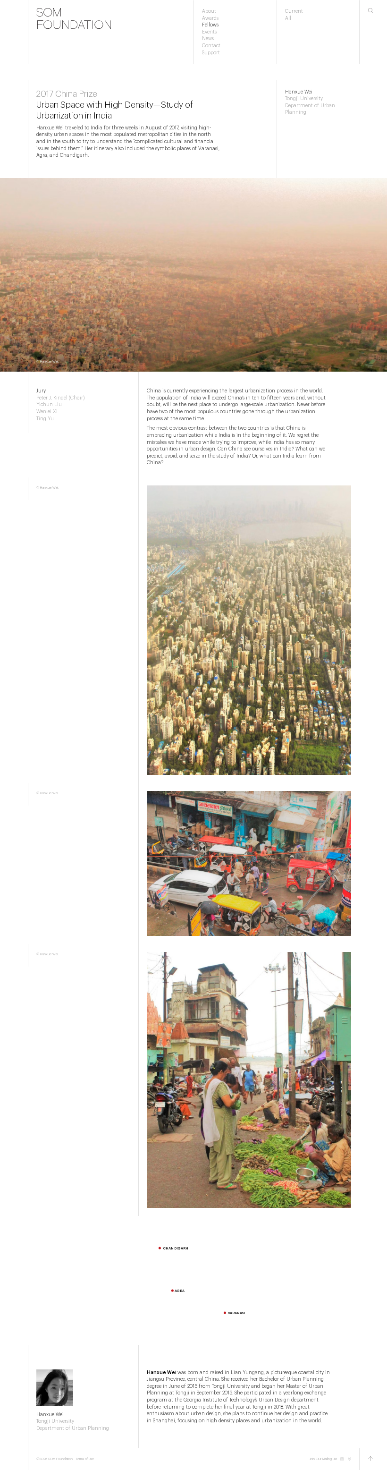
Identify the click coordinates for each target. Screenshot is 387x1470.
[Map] (193, 1280)
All (288, 18)
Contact (211, 45)
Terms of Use (85, 1459)
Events (209, 32)
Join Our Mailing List (323, 1459)
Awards (210, 18)
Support (211, 53)
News (208, 38)
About (209, 11)
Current (294, 11)
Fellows (210, 25)
